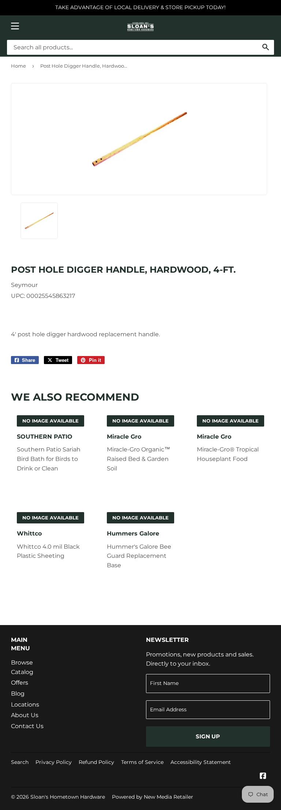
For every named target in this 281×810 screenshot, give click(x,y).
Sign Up (208, 736)
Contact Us (27, 726)
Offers (19, 682)
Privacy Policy (53, 762)
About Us (24, 715)
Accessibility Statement (201, 762)
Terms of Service (142, 762)
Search (20, 762)
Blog (18, 693)
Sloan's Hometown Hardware (67, 797)
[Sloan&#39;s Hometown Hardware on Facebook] (263, 776)
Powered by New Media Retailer (152, 797)
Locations (25, 704)
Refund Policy (96, 762)
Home (18, 66)
